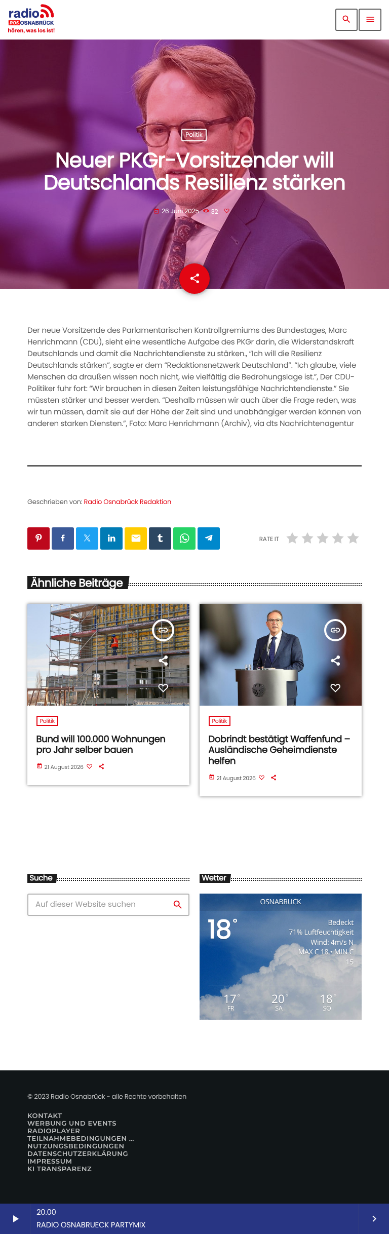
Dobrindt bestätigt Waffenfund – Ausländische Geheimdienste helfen (280, 750)
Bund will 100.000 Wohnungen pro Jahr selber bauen (101, 745)
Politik (193, 135)
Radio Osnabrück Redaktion (128, 502)
